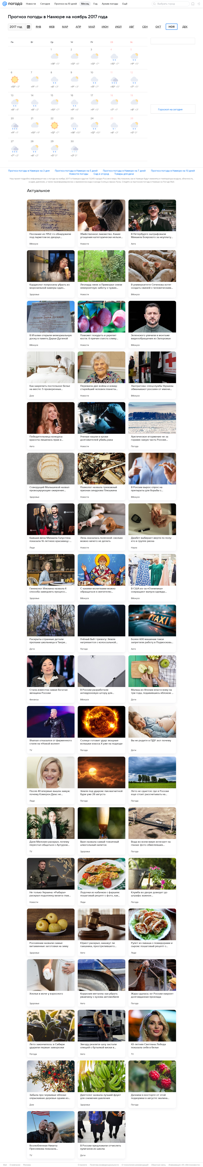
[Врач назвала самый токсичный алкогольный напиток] (101, 831)
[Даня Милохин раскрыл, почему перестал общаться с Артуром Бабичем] (51, 831)
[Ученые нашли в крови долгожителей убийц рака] (101, 426)
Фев (52, 26)
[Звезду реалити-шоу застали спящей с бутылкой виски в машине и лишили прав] (101, 1033)
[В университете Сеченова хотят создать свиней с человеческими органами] (152, 274)
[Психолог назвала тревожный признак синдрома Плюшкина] (101, 476)
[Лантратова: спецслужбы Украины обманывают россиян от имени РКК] (152, 375)
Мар (65, 26)
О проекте (82, 1165)
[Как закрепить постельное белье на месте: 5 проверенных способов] (51, 375)
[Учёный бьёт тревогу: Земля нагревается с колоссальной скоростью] (101, 628)
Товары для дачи (124, 173)
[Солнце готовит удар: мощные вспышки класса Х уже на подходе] (101, 729)
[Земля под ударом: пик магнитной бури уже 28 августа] (101, 780)
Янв (38, 26)
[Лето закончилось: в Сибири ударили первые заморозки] (51, 1033)
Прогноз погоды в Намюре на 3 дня (28, 170)
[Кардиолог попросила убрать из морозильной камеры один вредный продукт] (51, 274)
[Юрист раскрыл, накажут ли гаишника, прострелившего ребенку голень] (101, 932)
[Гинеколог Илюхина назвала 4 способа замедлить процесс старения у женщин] (51, 578)
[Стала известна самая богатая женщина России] (51, 679)
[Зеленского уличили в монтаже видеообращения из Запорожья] (152, 324)
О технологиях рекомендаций (135, 1165)
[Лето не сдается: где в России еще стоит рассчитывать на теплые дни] (152, 780)
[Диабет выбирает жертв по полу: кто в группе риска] (152, 527)
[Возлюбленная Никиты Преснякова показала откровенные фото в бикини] (51, 1135)
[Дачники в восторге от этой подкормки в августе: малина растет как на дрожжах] (152, 1084)
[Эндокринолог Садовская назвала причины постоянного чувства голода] (152, 1135)
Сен (145, 26)
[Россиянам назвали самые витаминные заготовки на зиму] (51, 932)
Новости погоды (78, 173)
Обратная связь (158, 1165)
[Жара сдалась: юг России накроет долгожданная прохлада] (152, 983)
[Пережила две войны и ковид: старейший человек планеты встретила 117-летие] (101, 375)
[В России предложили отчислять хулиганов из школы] (101, 1135)
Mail (5, 1165)
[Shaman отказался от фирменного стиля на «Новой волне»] (51, 729)
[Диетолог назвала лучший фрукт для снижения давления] (101, 1084)
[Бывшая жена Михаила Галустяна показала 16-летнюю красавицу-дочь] (51, 527)
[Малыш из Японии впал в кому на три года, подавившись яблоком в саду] (152, 679)
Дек (185, 26)
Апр (78, 26)
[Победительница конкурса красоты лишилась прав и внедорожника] (51, 426)
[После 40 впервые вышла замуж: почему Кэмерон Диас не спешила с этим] (51, 780)
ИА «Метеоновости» (191, 1165)
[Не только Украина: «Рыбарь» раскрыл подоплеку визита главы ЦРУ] (51, 881)
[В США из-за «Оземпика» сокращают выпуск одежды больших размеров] (152, 578)
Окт (158, 26)
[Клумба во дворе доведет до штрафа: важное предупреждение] (152, 881)
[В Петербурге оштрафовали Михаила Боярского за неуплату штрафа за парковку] (152, 223)
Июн (105, 26)
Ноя (172, 26)
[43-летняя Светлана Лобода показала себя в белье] (152, 1033)
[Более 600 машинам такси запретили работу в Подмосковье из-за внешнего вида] (152, 628)
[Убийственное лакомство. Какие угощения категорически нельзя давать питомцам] (101, 223)
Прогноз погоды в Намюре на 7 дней (124, 170)
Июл (118, 26)
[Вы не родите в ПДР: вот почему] (152, 729)
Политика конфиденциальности (104, 1165)
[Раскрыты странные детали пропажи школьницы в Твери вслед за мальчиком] (51, 628)
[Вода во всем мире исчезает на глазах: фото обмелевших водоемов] (152, 831)
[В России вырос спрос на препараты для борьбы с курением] (152, 476)
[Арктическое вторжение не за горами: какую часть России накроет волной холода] (152, 426)
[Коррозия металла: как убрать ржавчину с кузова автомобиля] (101, 983)
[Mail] (5, 4)
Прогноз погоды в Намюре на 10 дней (173, 170)
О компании (15, 1165)
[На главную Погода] (14, 4)
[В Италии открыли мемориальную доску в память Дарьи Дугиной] (51, 324)
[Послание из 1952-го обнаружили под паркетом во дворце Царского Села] (51, 223)
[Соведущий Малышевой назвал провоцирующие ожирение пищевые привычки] (51, 476)
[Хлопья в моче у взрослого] (51, 983)
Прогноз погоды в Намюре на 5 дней (76, 170)
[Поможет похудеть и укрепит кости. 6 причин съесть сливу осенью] (101, 324)
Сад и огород (101, 173)
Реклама (27, 1165)
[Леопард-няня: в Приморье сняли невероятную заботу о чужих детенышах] (101, 274)
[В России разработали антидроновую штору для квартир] (101, 679)
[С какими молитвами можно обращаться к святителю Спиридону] (101, 578)
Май (91, 26)
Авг (131, 26)
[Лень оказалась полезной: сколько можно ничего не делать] (101, 527)
